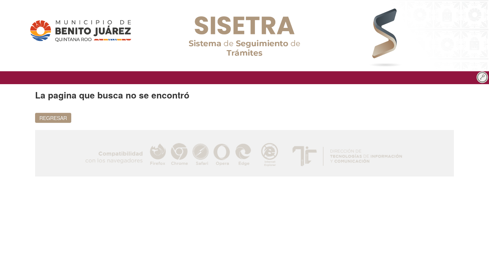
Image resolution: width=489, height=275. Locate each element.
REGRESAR (53, 117)
